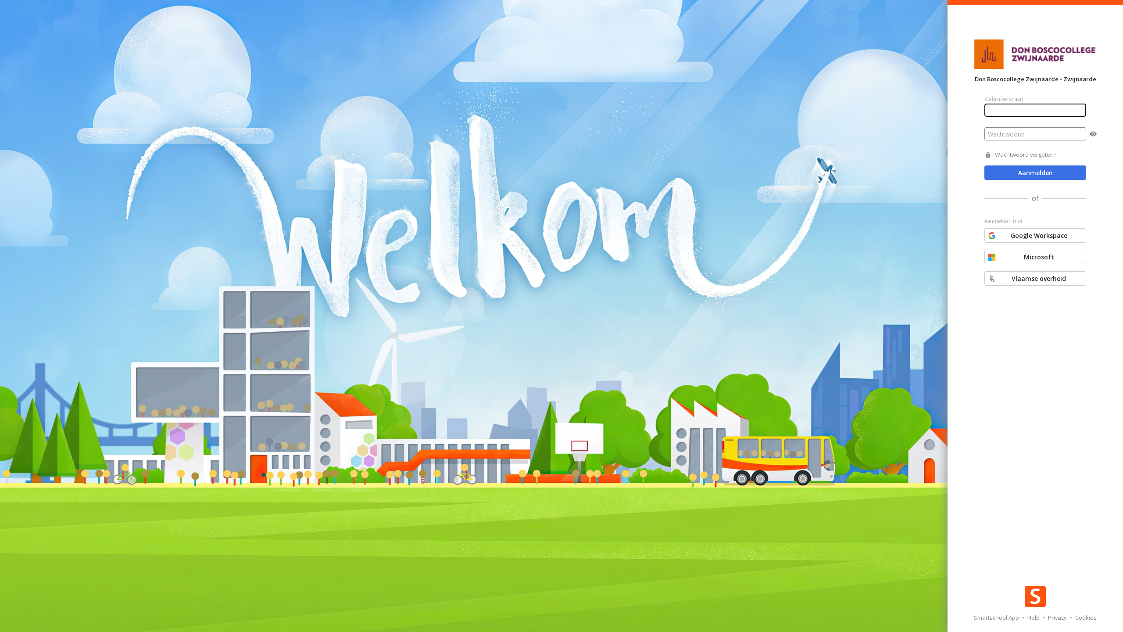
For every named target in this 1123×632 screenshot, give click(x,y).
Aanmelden (1035, 173)
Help (1034, 617)
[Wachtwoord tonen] (1093, 134)
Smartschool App (997, 617)
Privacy (1058, 617)
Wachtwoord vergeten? (1025, 154)
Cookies (1086, 617)
